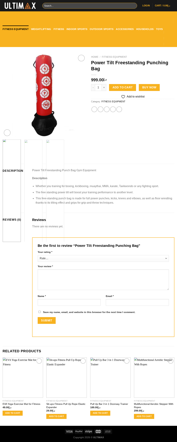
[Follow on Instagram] (169, 12)
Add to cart (123, 87)
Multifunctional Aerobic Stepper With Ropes (153, 406)
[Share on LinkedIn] (119, 109)
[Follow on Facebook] (165, 12)
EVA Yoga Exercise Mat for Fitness (21, 404)
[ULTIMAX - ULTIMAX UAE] (20, 6)
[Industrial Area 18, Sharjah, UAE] (165, 26)
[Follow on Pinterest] (169, 16)
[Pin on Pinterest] (113, 109)
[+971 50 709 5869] (167, 44)
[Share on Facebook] (94, 109)
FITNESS (59, 29)
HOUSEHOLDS (145, 29)
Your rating (45, 252)
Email (110, 296)
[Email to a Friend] (107, 109)
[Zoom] (7, 132)
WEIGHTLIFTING (41, 29)
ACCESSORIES (125, 29)
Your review (45, 266)
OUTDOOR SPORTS (101, 29)
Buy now (149, 87)
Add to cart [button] (12, 413)
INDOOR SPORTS (77, 29)
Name (42, 296)
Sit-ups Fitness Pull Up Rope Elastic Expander (65, 406)
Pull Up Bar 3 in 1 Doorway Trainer (109, 404)
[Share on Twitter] (100, 109)
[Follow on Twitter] (165, 16)
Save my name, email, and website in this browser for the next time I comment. (89, 312)
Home (94, 57)
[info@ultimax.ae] (167, 32)
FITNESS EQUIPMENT (16, 29)
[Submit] (134, 6)
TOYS (159, 29)
